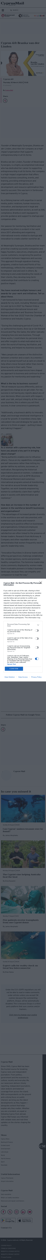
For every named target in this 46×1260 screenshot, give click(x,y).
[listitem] (23, 625)
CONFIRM (14, 669)
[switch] (37, 630)
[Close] (41, 583)
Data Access (23, 677)
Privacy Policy (36, 677)
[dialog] (23, 630)
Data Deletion (10, 677)
